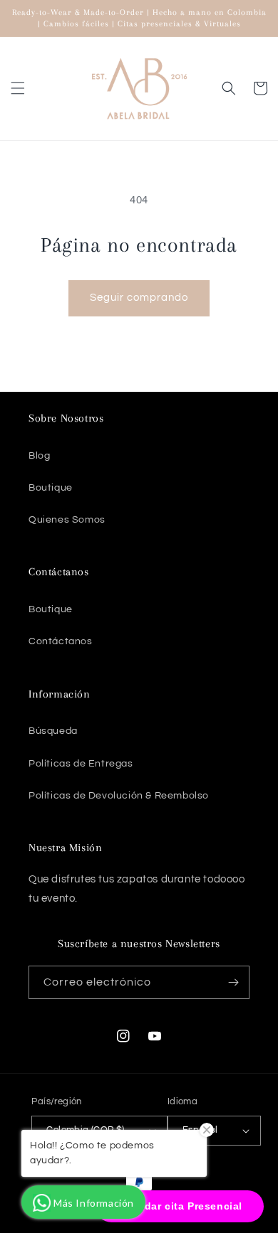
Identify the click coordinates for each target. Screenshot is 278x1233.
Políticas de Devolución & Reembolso (119, 796)
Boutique (51, 488)
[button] (18, 88)
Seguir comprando (139, 297)
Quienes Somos (67, 520)
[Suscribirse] (233, 982)
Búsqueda (53, 731)
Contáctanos (61, 641)
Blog (39, 456)
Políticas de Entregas (81, 764)
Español (200, 1130)
